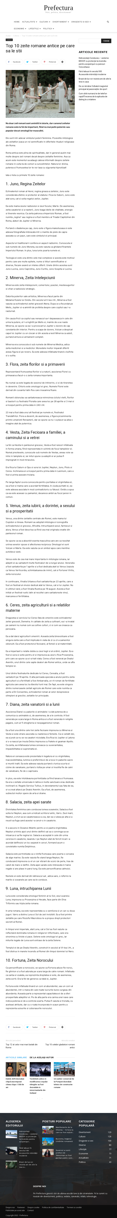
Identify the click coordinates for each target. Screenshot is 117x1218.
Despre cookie (33, 1207)
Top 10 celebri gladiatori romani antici (60, 1046)
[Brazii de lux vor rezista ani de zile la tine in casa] (11, 1165)
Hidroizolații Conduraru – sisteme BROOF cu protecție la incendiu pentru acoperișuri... (28, 1136)
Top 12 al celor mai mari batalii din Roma (22, 1046)
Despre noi (10, 1207)
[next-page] (42, 1098)
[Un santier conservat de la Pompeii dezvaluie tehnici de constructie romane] (64, 1069)
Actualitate (28, 22)
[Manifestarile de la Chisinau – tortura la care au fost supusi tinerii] (48, 1130)
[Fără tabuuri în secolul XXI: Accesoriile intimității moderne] (11, 1151)
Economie (19, 29)
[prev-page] (37, 1098)
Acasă (8, 35)
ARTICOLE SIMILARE (16, 1057)
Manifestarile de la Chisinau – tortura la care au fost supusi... (65, 1129)
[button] (107, 22)
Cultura (44, 22)
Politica (47, 29)
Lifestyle (34, 29)
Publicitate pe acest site (15, 1210)
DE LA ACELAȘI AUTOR (42, 1057)
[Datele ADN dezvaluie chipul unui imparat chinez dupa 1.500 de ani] (16, 1069)
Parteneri (21, 1207)
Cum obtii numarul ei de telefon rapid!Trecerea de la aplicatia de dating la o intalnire (93, 96)
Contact (30, 1210)
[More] (62, 62)
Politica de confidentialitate (53, 1207)
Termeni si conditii (74, 1207)
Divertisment (60, 22)
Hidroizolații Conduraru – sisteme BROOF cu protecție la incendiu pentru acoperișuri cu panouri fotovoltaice (94, 62)
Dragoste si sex (80, 22)
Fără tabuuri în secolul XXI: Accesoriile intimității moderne (92, 73)
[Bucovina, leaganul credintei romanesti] (48, 1141)
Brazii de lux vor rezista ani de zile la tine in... (28, 1164)
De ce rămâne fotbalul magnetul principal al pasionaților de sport (93, 87)
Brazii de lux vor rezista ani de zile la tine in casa (95, 80)
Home (17, 22)
